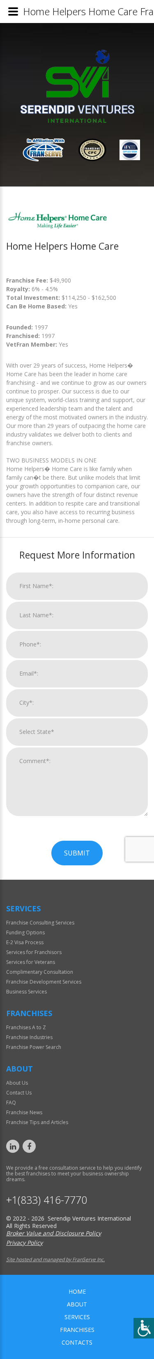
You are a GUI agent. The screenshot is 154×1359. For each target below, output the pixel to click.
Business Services (26, 991)
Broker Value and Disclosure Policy (53, 1233)
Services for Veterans (30, 962)
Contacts (77, 1342)
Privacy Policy (24, 1242)
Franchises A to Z (26, 1027)
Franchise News (24, 1112)
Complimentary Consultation (39, 971)
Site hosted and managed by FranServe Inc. (55, 1259)
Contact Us (19, 1092)
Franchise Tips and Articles (37, 1122)
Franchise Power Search (33, 1047)
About (77, 1304)
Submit (77, 853)
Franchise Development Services (43, 981)
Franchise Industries (29, 1037)
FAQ (11, 1102)
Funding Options (25, 932)
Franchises (77, 1330)
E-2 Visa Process (25, 942)
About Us (17, 1082)
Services (77, 1317)
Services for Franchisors (34, 952)
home (77, 1291)
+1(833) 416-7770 (46, 1200)
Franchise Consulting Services (40, 922)
